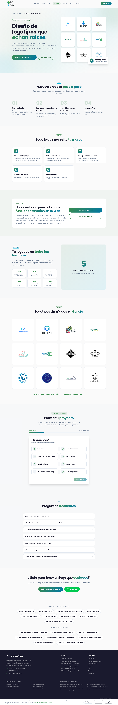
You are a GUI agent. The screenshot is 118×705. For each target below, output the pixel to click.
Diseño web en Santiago (12, 686)
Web (43, 3)
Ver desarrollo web (85, 216)
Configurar (88, 702)
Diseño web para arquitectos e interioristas (61, 638)
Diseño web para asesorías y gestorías (70, 643)
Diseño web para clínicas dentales (62, 632)
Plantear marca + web (85, 210)
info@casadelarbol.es (15, 673)
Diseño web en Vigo (93, 611)
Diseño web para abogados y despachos (34, 632)
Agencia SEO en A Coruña (88, 616)
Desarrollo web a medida (68, 661)
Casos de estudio (93, 663)
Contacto (91, 673)
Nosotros (78, 3)
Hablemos (106, 3)
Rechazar (99, 702)
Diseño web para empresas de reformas (29, 638)
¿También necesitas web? (73, 394)
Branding (57, 3)
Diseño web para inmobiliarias (87, 632)
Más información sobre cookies (43, 703)
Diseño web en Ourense (68, 616)
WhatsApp (73, 589)
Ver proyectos (46, 57)
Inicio (13, 13)
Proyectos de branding (95, 661)
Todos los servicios (66, 659)
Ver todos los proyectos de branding (46, 394)
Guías (89, 666)
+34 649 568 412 (13, 671)
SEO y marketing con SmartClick (70, 671)
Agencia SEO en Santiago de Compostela (59, 621)
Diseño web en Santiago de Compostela (69, 611)
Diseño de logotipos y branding (70, 666)
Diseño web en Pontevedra (30, 616)
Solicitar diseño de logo (23, 57)
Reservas (37, 3)
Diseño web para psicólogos (44, 643)
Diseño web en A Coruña (26, 611)
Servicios (64, 3)
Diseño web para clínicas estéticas (90, 638)
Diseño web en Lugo (50, 616)
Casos (50, 3)
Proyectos (91, 659)
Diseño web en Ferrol (45, 611)
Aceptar (108, 702)
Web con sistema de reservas (70, 663)
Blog (71, 3)
